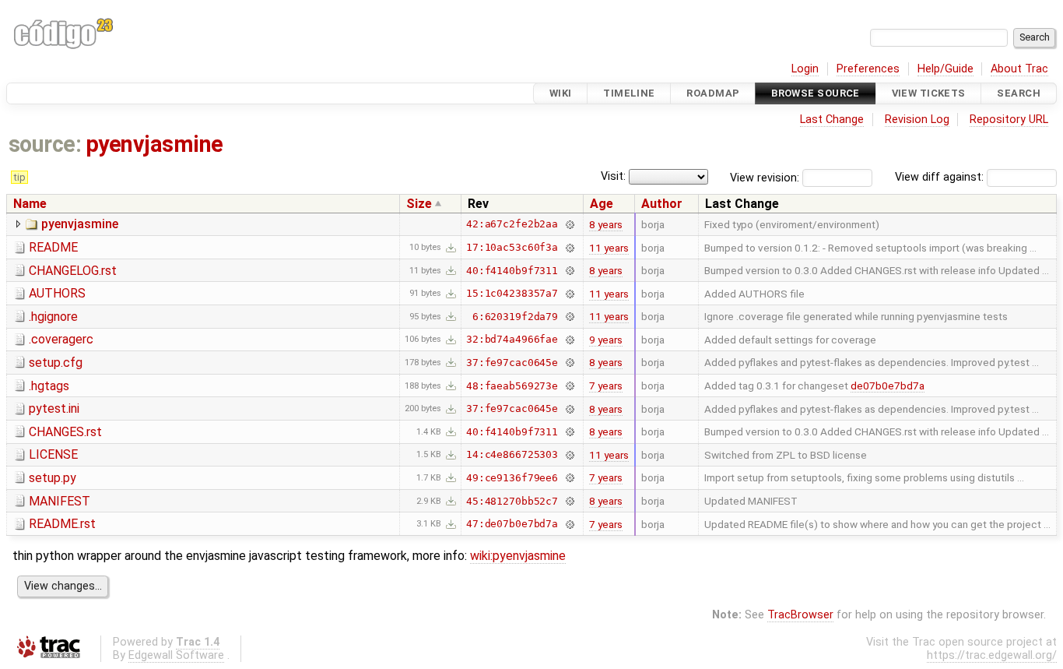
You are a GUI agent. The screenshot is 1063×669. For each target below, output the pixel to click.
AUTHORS (57, 293)
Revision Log (917, 119)
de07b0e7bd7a (887, 385)
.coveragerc (61, 339)
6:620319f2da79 (515, 316)
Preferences (868, 69)
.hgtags (49, 386)
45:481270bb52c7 (512, 501)
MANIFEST (59, 501)
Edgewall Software (176, 655)
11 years (609, 247)
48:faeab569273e (512, 386)
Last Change (832, 119)
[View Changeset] (569, 224)
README (53, 247)
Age (601, 203)
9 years (606, 339)
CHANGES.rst (65, 431)
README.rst (62, 523)
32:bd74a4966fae (512, 339)
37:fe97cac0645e (512, 362)
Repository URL (1009, 119)
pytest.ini (54, 408)
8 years (606, 224)
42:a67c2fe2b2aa (512, 224)
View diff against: (941, 177)
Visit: (613, 176)
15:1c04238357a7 (512, 293)
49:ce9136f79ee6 (512, 478)
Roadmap (712, 93)
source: (45, 144)
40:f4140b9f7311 (512, 270)
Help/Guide (945, 69)
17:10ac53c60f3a (512, 247)
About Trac (1019, 69)
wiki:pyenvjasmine (518, 555)
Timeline (628, 93)
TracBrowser (800, 614)
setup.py (52, 477)
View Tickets (929, 93)
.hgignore (53, 316)
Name (30, 203)
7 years (606, 385)
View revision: (764, 177)
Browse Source (815, 93)
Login (805, 69)
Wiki (560, 93)
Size (419, 203)
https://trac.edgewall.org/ (992, 655)
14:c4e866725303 (512, 454)
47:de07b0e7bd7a (512, 524)
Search (1018, 93)
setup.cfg (55, 362)
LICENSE (53, 454)
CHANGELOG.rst (73, 270)
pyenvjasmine (154, 144)
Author (661, 203)
